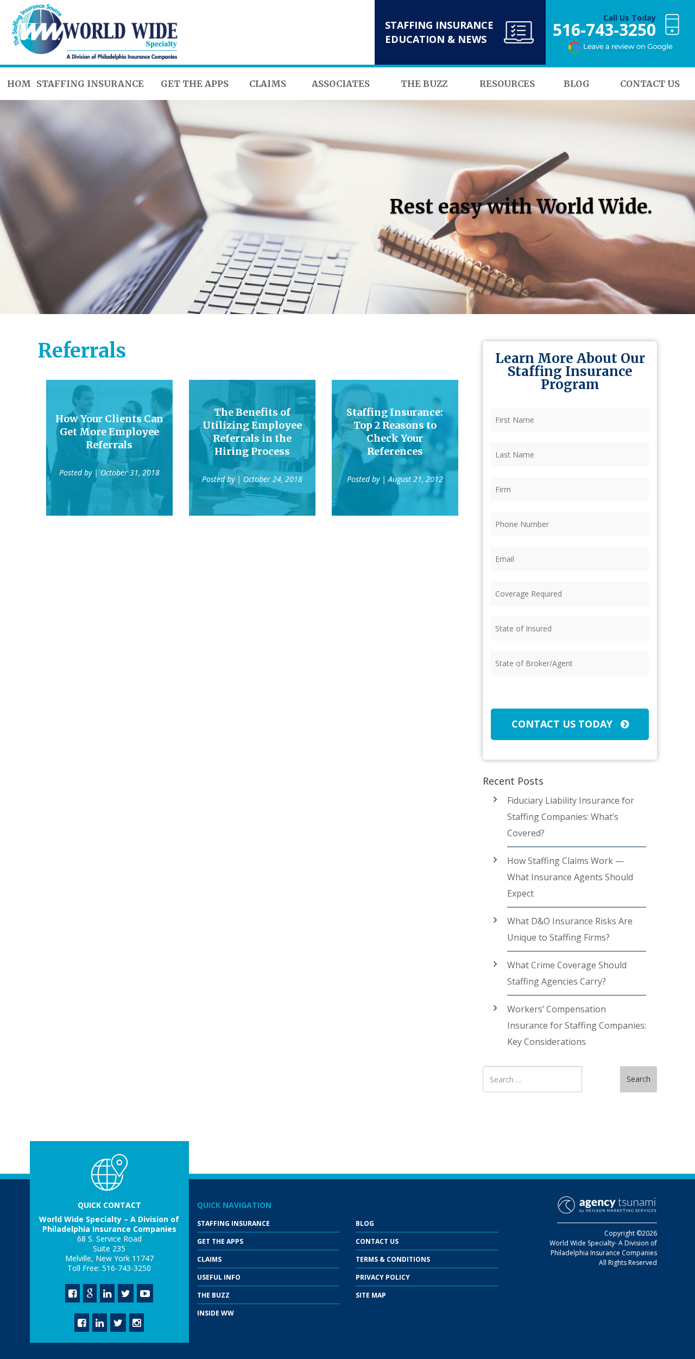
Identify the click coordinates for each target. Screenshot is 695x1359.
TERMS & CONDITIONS (393, 1259)
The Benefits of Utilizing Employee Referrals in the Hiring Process (252, 432)
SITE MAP (371, 1295)
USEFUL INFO (219, 1277)
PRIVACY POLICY (383, 1277)
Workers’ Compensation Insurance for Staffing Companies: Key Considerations (576, 1025)
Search (638, 1079)
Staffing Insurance (233, 1223)
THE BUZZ (213, 1295)
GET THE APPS (220, 1241)
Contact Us (377, 1241)
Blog (365, 1223)
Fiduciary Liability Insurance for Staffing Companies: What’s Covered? (570, 816)
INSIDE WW (215, 1313)
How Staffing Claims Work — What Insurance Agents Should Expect (570, 877)
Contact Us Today (563, 723)
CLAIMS (209, 1259)
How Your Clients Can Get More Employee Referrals (109, 431)
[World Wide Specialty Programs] (95, 33)
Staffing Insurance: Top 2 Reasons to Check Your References (394, 432)
